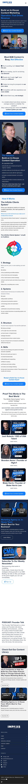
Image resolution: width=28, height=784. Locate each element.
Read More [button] (4, 685)
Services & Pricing (5, 741)
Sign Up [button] (8, 582)
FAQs (2, 746)
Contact (3, 748)
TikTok (4, 767)
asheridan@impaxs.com (8, 758)
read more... (14, 441)
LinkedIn (5, 760)
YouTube (5, 764)
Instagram (5, 762)
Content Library (5, 743)
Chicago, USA (6, 756)
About (2, 738)
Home (2, 736)
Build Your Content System (13, 31)
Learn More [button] (6, 537)
